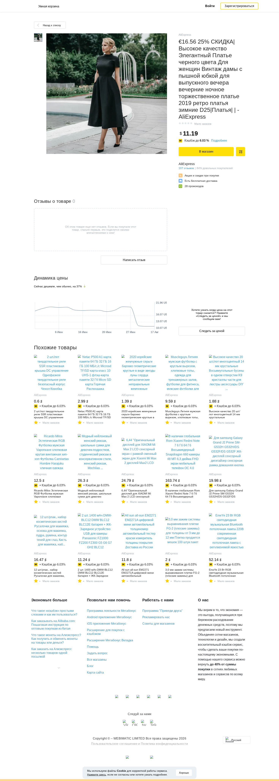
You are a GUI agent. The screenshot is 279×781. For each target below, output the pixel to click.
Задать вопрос (97, 653)
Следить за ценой (211, 331)
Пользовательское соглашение (114, 743)
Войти (210, 6)
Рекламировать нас (156, 617)
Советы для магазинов (158, 623)
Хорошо (184, 772)
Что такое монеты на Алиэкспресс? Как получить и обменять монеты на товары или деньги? (56, 638)
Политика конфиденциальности (164, 743)
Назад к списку (52, 25)
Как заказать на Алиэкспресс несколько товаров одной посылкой (51, 652)
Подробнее (219, 140)
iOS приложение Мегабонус (106, 623)
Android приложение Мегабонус (109, 617)
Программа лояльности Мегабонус (111, 610)
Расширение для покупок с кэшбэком (106, 631)
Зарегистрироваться (239, 6)
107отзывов (186, 168)
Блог (90, 666)
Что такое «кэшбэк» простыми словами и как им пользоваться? (54, 612)
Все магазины (97, 659)
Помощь (93, 646)
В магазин (206, 151)
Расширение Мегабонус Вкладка (110, 640)
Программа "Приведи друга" (162, 610)
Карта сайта (95, 672)
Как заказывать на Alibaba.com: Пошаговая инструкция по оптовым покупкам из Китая (53, 624)
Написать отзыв (134, 260)
